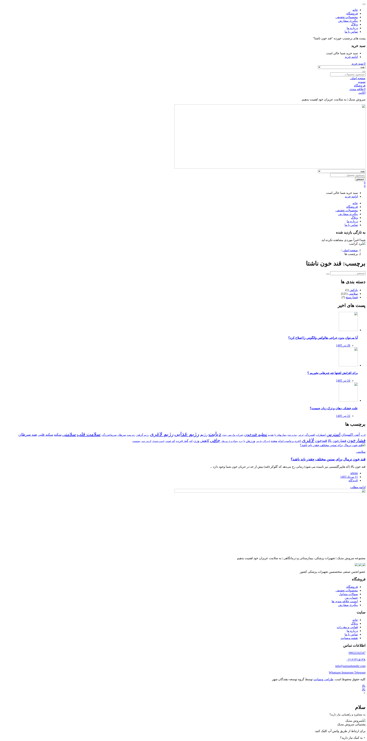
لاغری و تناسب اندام (289, 441)
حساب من (351, 597)
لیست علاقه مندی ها (345, 601)
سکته (58, 435)
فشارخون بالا (337, 441)
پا (244, 441)
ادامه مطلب (357, 487)
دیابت (214, 434)
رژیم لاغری (162, 434)
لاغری (308, 440)
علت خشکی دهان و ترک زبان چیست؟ (334, 408)
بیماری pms (292, 435)
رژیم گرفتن (142, 435)
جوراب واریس (235, 435)
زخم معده (131, 435)
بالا (363, 686)
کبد (191, 441)
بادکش (353, 290)
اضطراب (321, 435)
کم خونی (170, 441)
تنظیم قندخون (255, 434)
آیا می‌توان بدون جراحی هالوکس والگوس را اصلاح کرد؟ (323, 337)
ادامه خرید (351, 56)
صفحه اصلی (350, 250)
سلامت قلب (89, 434)
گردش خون (146, 441)
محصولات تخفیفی (346, 17)
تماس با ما (351, 31)
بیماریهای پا (280, 435)
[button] (358, 63)
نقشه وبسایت (349, 638)
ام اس (301, 435)
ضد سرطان (27, 435)
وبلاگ (354, 24)
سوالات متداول (348, 594)
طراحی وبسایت (323, 679)
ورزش (250, 441)
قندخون (321, 441)
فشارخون (356, 440)
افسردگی (309, 435)
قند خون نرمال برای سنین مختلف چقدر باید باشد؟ (328, 459)
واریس (259, 441)
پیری (241, 441)
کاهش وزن (201, 441)
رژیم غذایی (186, 434)
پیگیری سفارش (348, 20)
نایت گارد (266, 441)
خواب (224, 435)
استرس (333, 434)
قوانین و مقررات (347, 627)
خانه (355, 9)
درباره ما (352, 28)
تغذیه (271, 435)
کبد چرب (182, 441)
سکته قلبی (45, 435)
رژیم (204, 435)
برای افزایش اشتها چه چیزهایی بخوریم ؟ (332, 373)
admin (354, 473)
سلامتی (353, 293)
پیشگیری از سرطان (229, 441)
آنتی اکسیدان (350, 435)
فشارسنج (352, 297)
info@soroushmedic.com (350, 666)
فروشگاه (352, 13)
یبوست (136, 441)
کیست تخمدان (158, 441)
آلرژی (363, 435)
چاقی (215, 440)
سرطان (121, 435)
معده (274, 440)
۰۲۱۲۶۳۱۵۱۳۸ (356, 659)
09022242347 (357, 652)
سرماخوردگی (109, 435)
